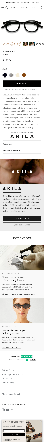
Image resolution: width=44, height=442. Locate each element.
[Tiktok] (12, 410)
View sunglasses (22, 225)
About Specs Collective (12, 394)
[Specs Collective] (23, 7)
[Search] (7, 7)
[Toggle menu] (2, 7)
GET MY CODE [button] (13, 434)
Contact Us (7, 378)
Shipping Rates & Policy (12, 374)
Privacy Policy (8, 382)
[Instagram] (3, 410)
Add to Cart (22, 83)
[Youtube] (7, 410)
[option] (22, 26)
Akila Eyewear (10, 51)
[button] (41, 421)
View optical (21, 218)
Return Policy (8, 370)
